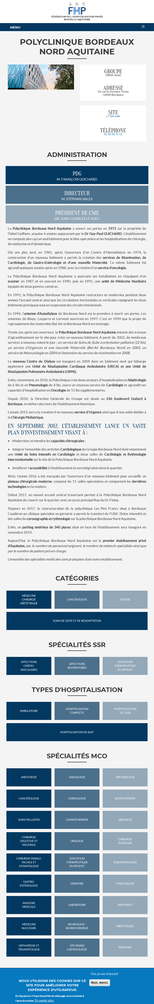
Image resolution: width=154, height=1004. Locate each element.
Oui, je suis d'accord (104, 973)
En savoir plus (44, 1000)
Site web (114, 116)
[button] (13, 77)
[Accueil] (77, 10)
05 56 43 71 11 (113, 134)
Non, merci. (99, 982)
